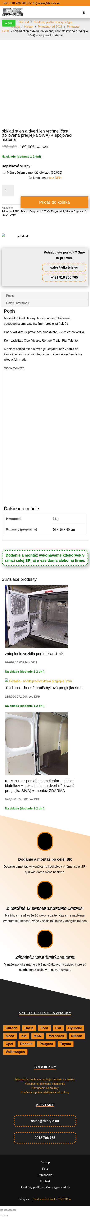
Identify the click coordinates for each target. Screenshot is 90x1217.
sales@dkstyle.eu (64, 267)
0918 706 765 (45, 1138)
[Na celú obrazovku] (6, 1210)
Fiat (58, 1028)
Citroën (11, 1028)
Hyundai (75, 1028)
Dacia (28, 1028)
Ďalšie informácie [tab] (18, 303)
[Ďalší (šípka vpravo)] (6, 1215)
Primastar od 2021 (50, 26)
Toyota (65, 1044)
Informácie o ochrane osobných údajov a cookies (45, 1079)
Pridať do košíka (54, 202)
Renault (26, 1044)
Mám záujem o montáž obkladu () (34, 172)
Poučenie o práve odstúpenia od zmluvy (45, 1092)
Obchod (23, 22)
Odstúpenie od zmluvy (45, 1087)
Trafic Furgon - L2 (54, 211)
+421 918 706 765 (64, 277)
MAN (37, 1036)
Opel (9, 1044)
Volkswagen (15, 1052)
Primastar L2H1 (10, 211)
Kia (24, 1036)
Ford (44, 1028)
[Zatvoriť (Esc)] (14, 1210)
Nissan (28, 26)
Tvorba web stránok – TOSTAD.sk (52, 1199)
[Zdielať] (10, 1210)
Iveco (10, 1036)
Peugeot (46, 1044)
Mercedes (56, 1036)
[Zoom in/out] (1, 1210)
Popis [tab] (10, 295)
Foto (45, 1168)
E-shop (45, 1162)
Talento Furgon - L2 (32, 211)
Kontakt (45, 1181)
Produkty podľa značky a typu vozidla (45, 1187)
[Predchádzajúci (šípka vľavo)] (1, 1215)
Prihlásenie (45, 1175)
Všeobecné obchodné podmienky (45, 1083)
